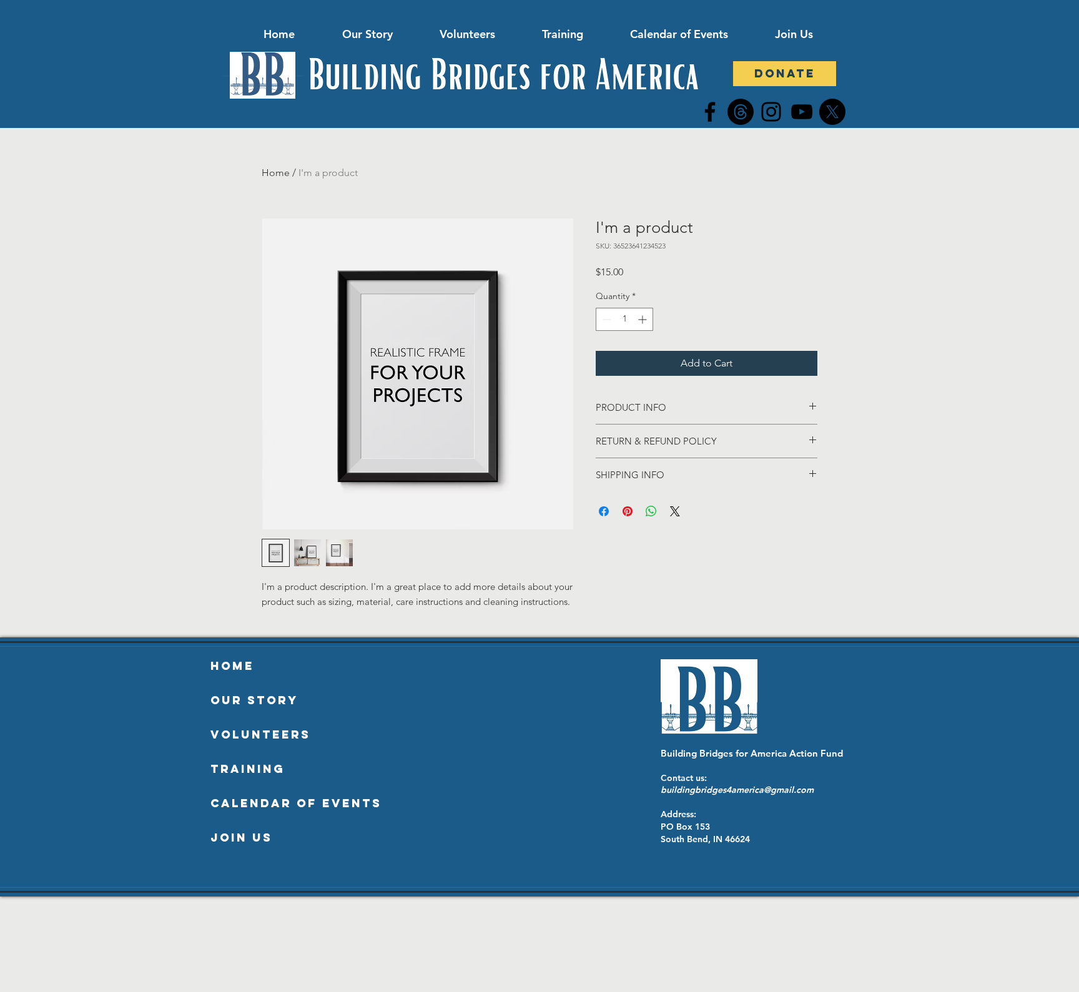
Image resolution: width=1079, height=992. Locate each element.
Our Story (254, 700)
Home (276, 173)
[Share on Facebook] (603, 511)
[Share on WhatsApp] (651, 511)
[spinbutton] (624, 319)
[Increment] (643, 319)
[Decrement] (605, 319)
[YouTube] (802, 112)
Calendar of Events (296, 803)
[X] (832, 112)
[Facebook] (710, 112)
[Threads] (740, 112)
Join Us (241, 837)
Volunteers (260, 734)
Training (247, 769)
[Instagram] (771, 112)
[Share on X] (675, 511)
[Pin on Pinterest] (627, 511)
